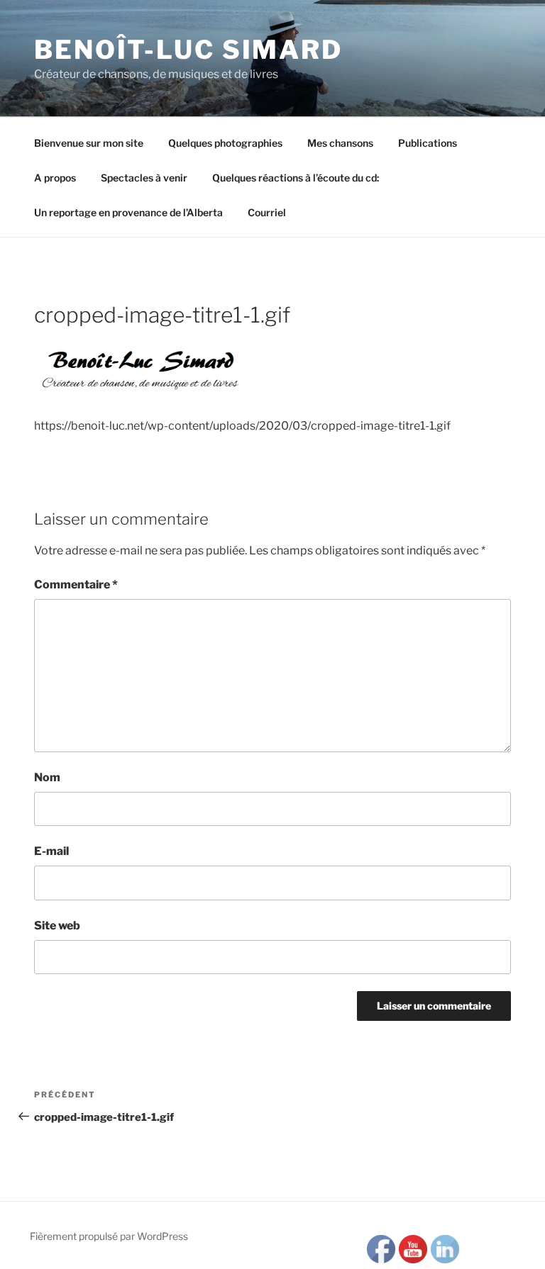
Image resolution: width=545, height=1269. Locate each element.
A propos (55, 178)
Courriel (267, 212)
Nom (47, 777)
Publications (427, 143)
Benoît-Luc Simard (188, 49)
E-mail (51, 851)
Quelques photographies (225, 143)
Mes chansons (340, 143)
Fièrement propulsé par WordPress (109, 1236)
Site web (57, 925)
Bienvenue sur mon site (88, 143)
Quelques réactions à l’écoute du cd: (295, 178)
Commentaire (76, 584)
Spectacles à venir (144, 178)
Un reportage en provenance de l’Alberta (128, 212)
